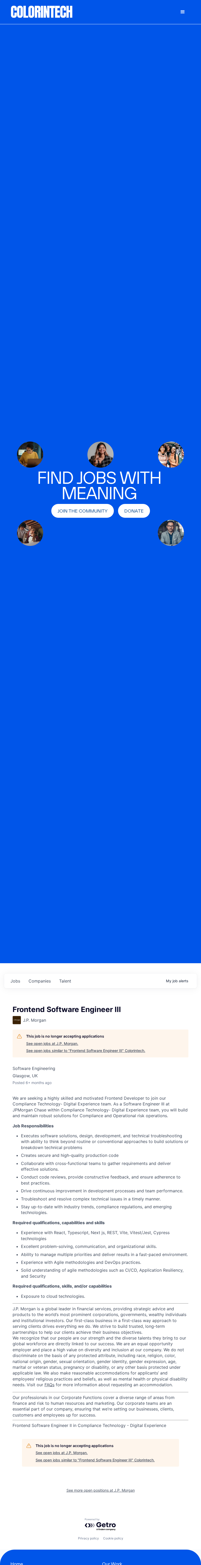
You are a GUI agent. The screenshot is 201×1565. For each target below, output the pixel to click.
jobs (15, 981)
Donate (134, 511)
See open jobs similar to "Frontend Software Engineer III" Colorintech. (85, 1050)
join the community (83, 511)
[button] (183, 12)
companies (40, 981)
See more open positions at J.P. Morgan (100, 1490)
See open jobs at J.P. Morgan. (52, 1043)
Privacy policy (88, 1538)
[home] (41, 12)
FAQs (49, 1384)
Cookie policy (113, 1538)
